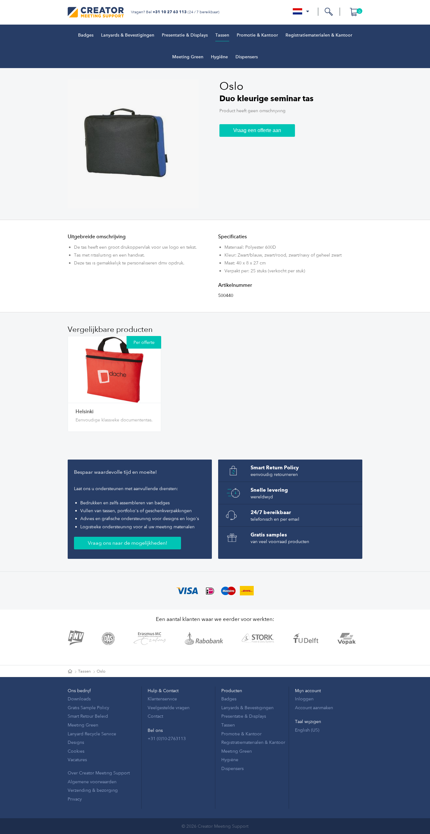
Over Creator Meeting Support (99, 772)
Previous (66, 144)
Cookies (76, 751)
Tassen (222, 35)
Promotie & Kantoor (257, 35)
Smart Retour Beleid (88, 716)
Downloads (79, 698)
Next (200, 144)
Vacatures (77, 759)
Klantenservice (162, 698)
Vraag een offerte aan (257, 130)
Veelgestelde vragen (169, 707)
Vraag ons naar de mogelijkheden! (127, 543)
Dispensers (246, 57)
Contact (155, 716)
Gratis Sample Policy (88, 707)
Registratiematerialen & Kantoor (319, 35)
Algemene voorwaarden (92, 781)
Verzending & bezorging (93, 790)
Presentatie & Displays (185, 35)
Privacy (75, 799)
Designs (76, 742)
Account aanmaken (314, 707)
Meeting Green (187, 57)
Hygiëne (219, 57)
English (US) (307, 730)
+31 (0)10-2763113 (167, 738)
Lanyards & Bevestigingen (127, 35)
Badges (85, 35)
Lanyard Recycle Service (92, 733)
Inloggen (304, 698)
